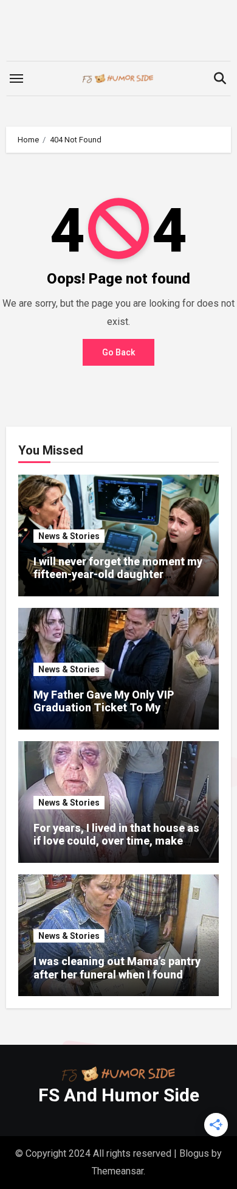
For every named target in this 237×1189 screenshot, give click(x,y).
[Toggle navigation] (16, 78)
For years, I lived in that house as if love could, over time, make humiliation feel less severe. (116, 840)
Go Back (118, 352)
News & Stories (69, 536)
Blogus (194, 1153)
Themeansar (117, 1171)
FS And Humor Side (118, 1095)
